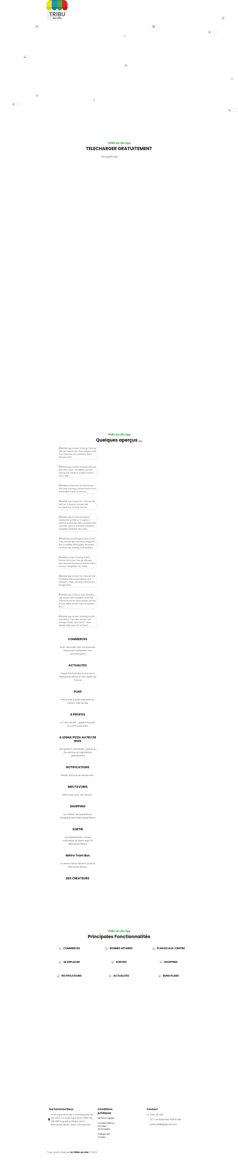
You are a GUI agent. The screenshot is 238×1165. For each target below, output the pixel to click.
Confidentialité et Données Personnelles (106, 1126)
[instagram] (189, 1152)
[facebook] (185, 1152)
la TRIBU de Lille (79, 1152)
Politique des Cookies (104, 1136)
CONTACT (172, 18)
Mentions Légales (106, 1118)
